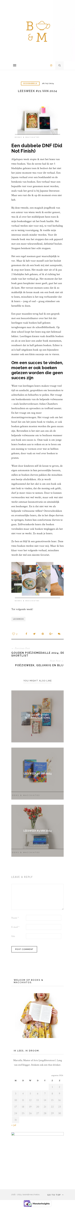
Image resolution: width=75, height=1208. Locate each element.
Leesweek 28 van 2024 (38, 773)
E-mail (15, 927)
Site (13, 936)
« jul (13, 1125)
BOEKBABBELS (30, 83)
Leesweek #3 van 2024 (37, 830)
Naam (15, 917)
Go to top (54, 1195)
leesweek (18, 619)
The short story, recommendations (37, 716)
